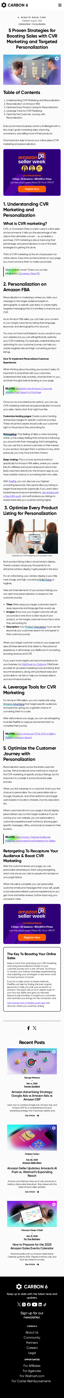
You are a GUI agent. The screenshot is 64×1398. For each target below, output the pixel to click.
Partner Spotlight (32, 1087)
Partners (32, 1342)
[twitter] (35, 1028)
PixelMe (12, 481)
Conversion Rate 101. (29, 273)
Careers (32, 1348)
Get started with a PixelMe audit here (26, 1002)
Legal (32, 1353)
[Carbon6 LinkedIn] (40, 1304)
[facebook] (28, 1028)
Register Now (32, 188)
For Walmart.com (32, 1376)
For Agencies (32, 1371)
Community (32, 1337)
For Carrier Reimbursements (32, 1381)
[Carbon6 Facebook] (29, 1304)
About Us (32, 1332)
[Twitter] (19, 1304)
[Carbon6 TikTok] (45, 1304)
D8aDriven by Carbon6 (34, 664)
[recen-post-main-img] (32, 1061)
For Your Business (38, 24)
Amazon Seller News (32, 1163)
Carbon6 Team (24, 24)
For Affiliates (32, 1366)
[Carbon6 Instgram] (24, 1304)
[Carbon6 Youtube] (34, 1304)
